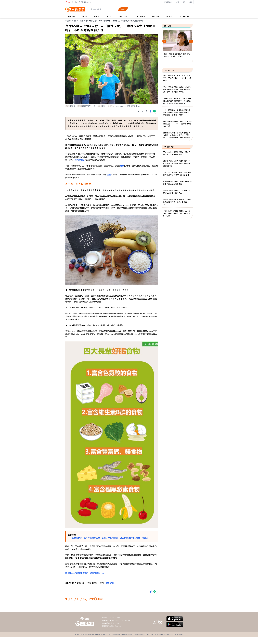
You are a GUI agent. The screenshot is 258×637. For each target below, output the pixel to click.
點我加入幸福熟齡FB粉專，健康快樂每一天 (84, 572)
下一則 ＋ (167, 611)
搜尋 (123, 9)
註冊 (190, 2)
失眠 (70, 599)
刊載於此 (110, 582)
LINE (177, 2)
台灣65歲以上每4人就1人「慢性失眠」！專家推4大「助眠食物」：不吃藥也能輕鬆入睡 (114, 21)
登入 (184, 2)
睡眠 (122, 165)
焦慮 (109, 174)
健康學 (76, 21)
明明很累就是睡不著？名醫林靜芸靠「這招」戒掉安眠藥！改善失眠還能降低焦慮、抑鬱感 (108, 538)
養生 (81, 21)
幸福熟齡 (68, 21)
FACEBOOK (168, 2)
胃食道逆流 (80, 159)
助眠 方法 (100, 599)
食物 (76, 599)
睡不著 (91, 599)
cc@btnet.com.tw (115, 626)
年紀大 (83, 599)
